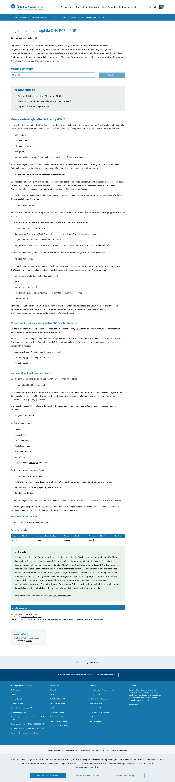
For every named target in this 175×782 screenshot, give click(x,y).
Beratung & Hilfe (95, 703)
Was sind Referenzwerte (59, 595)
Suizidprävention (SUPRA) (60, 726)
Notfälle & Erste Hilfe (58, 699)
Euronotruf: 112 (17, 703)
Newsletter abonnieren (106, 674)
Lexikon (53, 694)
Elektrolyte (33, 462)
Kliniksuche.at (94, 694)
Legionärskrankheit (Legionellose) (33, 106)
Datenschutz (85, 750)
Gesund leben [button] (67, 7)
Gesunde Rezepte (57, 717)
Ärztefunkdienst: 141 (19, 712)
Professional (94, 717)
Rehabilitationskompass (98, 699)
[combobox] (53, 75)
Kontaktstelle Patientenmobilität (102, 690)
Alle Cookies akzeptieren (48, 775)
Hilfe (50, 750)
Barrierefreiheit (72, 750)
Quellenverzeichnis (21, 607)
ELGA (52, 708)
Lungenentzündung (82, 168)
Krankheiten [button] (81, 7)
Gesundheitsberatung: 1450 (21, 708)
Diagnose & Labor (22, 17)
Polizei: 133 (15, 694)
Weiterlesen (133, 704)
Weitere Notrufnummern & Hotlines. (25, 733)
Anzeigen (112, 75)
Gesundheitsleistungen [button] (118, 7)
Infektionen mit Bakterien (59, 17)
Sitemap (104, 750)
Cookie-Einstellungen (116, 763)
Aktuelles (54, 690)
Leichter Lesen (95, 721)
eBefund (29, 641)
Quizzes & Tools (95, 708)
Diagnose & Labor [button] (97, 7)
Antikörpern (32, 234)
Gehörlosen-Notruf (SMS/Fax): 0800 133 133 (27, 724)
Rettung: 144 (15, 690)
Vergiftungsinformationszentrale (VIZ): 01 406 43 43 (28, 718)
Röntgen (30, 493)
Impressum (58, 750)
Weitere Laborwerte (22, 68)
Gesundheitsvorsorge (58, 721)
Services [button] (135, 7)
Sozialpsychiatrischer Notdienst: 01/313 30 (27, 728)
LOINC (13, 522)
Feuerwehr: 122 (17, 699)
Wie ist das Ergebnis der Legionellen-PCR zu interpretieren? (44, 101)
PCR (106, 245)
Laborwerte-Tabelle (39, 17)
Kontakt (95, 750)
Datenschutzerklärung (90, 767)
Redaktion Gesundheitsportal (31, 617)
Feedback (94, 662)
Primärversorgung (57, 712)
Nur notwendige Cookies (87, 775)
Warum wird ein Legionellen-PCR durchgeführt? (39, 96)
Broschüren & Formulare (99, 712)
